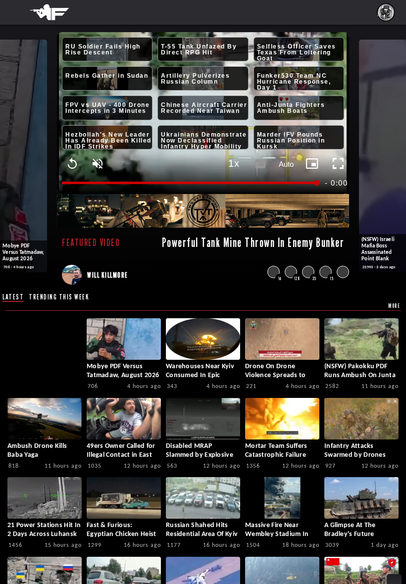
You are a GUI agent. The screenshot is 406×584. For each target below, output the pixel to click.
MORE (394, 305)
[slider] (190, 183)
